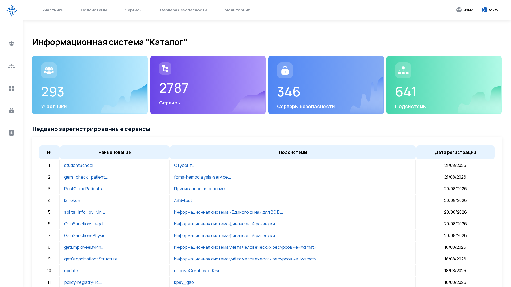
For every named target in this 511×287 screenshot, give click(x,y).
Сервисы (133, 10)
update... (72, 270)
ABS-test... (184, 200)
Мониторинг (237, 10)
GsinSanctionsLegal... (85, 224)
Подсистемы (94, 10)
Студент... (184, 165)
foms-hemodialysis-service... (202, 177)
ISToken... (73, 200)
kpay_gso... (185, 282)
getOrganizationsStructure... (92, 259)
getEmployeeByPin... (84, 247)
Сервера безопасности (183, 10)
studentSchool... (80, 165)
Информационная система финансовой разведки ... (226, 224)
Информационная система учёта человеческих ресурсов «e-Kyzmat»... (247, 247)
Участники (52, 10)
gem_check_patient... (86, 177)
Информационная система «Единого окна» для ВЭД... (228, 212)
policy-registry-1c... (83, 282)
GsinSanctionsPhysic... (86, 235)
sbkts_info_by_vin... (84, 212)
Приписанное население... (201, 189)
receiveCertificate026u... (199, 270)
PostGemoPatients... (84, 189)
